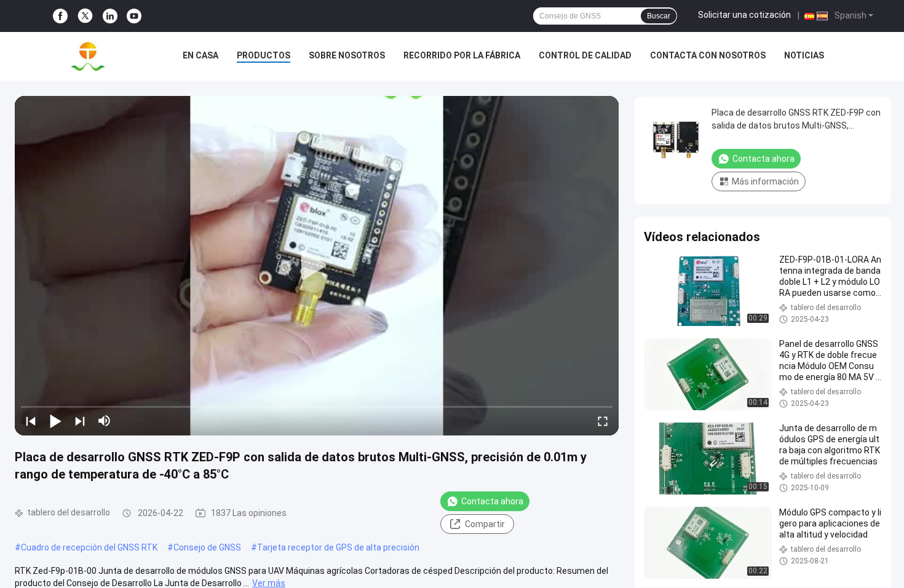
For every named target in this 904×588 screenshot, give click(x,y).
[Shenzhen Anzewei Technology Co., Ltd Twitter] (85, 16)
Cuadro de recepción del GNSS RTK (89, 547)
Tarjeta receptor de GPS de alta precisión (338, 547)
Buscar (658, 16)
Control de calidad (585, 55)
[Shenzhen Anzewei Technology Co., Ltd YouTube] (134, 16)
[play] (316, 265)
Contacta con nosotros (708, 55)
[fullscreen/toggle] (602, 420)
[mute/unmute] (104, 420)
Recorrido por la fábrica (461, 55)
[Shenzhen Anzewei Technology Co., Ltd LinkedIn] (110, 16)
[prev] (30, 420)
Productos (263, 55)
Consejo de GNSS (207, 547)
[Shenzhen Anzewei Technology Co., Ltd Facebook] (60, 16)
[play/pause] (55, 420)
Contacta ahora (492, 501)
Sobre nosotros (347, 55)
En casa (200, 55)
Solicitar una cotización (744, 15)
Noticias (804, 55)
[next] (80, 420)
